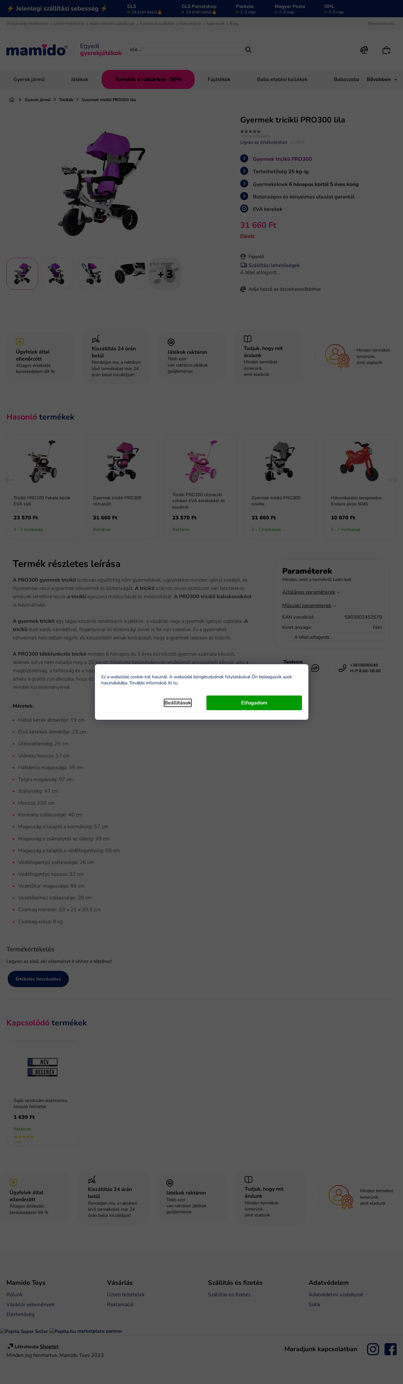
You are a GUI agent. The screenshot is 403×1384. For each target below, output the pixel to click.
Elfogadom (254, 702)
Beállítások (177, 702)
